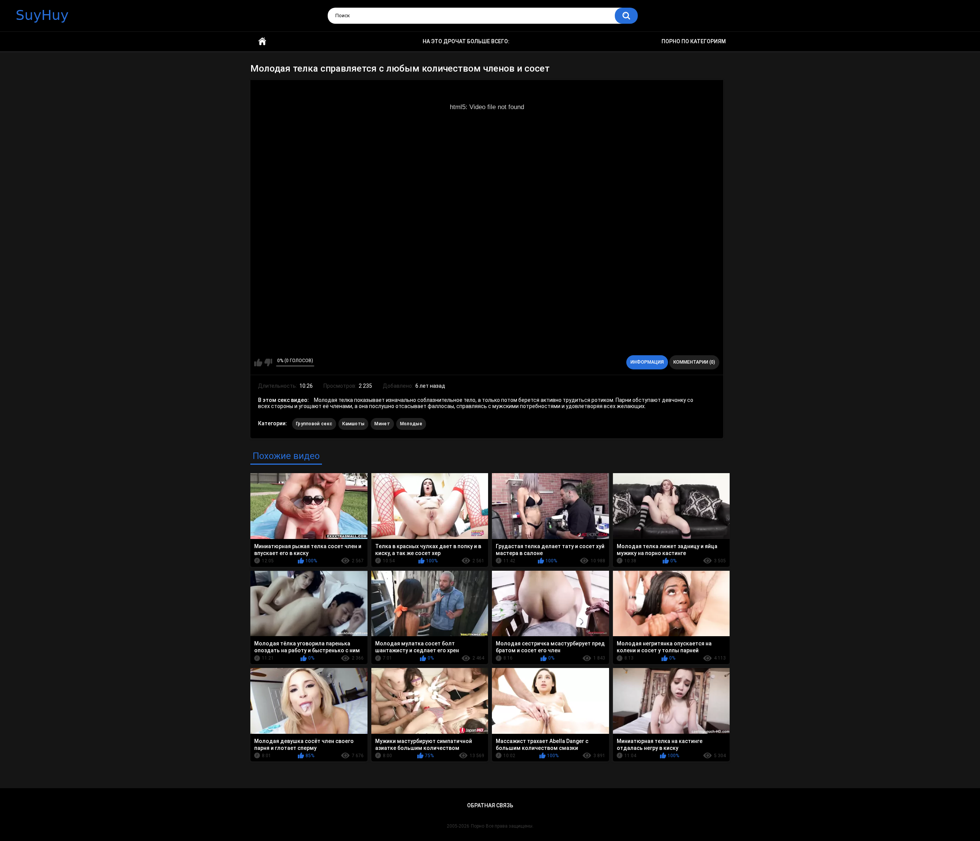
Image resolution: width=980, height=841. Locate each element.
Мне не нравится (268, 362)
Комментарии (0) (694, 362)
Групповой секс (314, 423)
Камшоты (353, 423)
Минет (382, 423)
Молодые (411, 423)
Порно (477, 826)
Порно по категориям (694, 41)
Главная (262, 41)
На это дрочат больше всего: (466, 41)
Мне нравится (258, 362)
